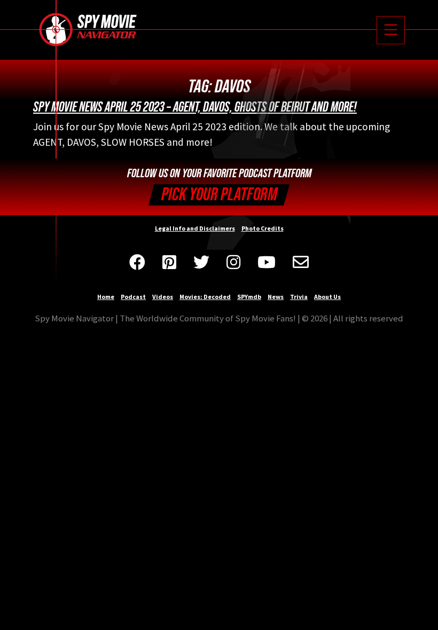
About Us (327, 297)
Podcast (133, 297)
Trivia (299, 297)
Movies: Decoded (205, 297)
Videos (162, 297)
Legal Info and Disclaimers (195, 228)
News (276, 297)
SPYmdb (249, 297)
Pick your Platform (219, 194)
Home (105, 297)
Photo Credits (262, 228)
